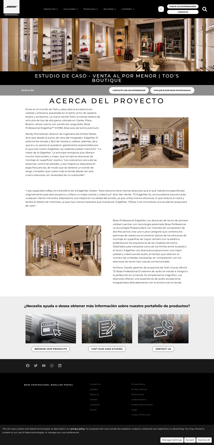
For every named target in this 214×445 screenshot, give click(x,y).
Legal (134, 410)
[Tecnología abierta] (97, 9)
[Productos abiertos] (57, 9)
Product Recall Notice (142, 405)
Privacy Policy (138, 384)
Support (94, 389)
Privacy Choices (139, 389)
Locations (94, 405)
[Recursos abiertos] (115, 9)
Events (93, 410)
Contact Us (95, 384)
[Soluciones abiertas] (77, 9)
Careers (93, 399)
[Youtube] (43, 365)
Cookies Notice (138, 399)
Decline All (204, 440)
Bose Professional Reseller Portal (48, 385)
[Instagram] (51, 365)
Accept (190, 440)
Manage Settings (172, 440)
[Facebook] (27, 365)
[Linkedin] (59, 365)
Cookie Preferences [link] (140, 415)
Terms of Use (137, 394)
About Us (94, 394)
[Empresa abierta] (133, 9)
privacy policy (78, 428)
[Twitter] (35, 365)
